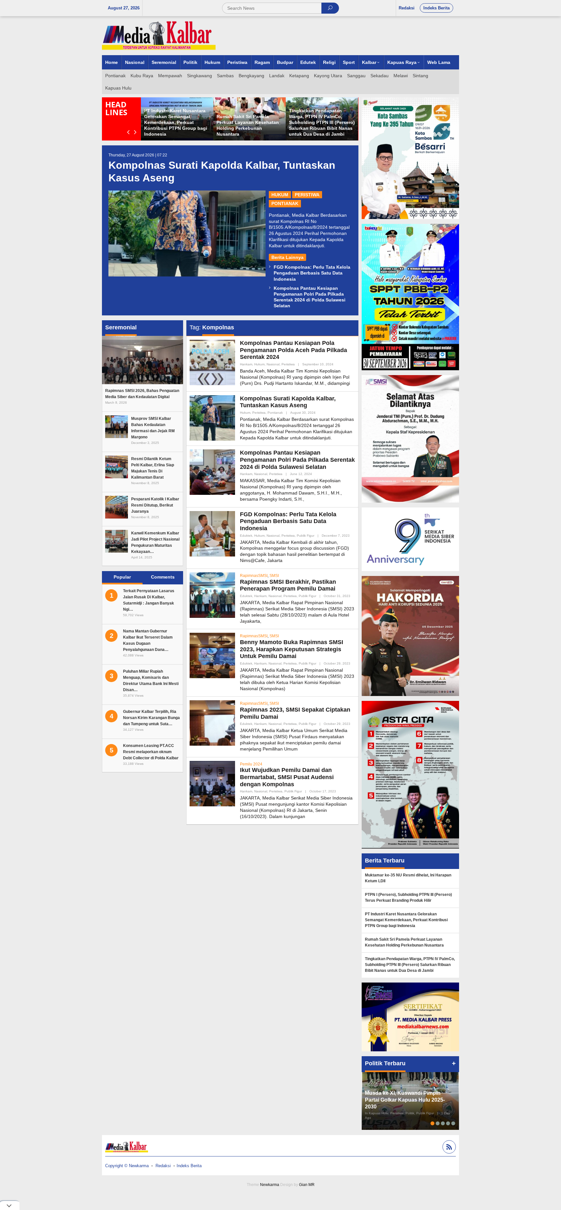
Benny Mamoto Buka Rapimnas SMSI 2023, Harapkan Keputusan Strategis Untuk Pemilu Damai (291, 649)
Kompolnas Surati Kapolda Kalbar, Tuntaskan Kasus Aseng (288, 402)
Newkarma (269, 1184)
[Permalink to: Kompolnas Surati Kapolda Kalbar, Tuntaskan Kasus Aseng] (187, 233)
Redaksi (163, 1165)
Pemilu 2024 (251, 764)
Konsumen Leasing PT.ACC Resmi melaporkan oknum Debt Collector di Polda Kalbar (151, 751)
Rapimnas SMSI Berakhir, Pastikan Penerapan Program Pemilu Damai (288, 585)
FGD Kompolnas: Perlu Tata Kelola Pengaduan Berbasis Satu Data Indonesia (312, 272)
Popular (122, 577)
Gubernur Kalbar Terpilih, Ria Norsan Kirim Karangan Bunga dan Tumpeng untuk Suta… (151, 717)
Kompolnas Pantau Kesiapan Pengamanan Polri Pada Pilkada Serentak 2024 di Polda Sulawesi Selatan (297, 459)
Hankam (246, 364)
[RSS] (448, 1147)
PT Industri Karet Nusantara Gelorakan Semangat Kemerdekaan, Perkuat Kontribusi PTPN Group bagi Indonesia (175, 122)
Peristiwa (307, 194)
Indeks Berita (189, 1165)
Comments (163, 577)
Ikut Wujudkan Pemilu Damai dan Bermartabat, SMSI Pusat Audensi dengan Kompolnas (287, 777)
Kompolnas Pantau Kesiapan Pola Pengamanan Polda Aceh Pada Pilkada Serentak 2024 (293, 350)
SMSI (274, 575)
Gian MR (307, 1184)
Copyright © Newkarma (127, 1165)
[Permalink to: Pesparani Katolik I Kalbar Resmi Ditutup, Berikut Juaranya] (116, 506)
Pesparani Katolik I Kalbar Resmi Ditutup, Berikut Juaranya (155, 505)
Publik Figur (305, 535)
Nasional (273, 364)
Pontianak (284, 203)
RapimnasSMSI (254, 575)
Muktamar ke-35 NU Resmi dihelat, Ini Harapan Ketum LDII (408, 878)
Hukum (279, 194)
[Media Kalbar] (159, 35)
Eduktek (246, 535)
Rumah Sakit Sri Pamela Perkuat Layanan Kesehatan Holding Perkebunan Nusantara (404, 942)
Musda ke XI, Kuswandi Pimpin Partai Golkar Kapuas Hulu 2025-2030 (405, 1099)
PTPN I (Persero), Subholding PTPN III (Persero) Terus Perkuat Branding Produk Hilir (408, 897)
